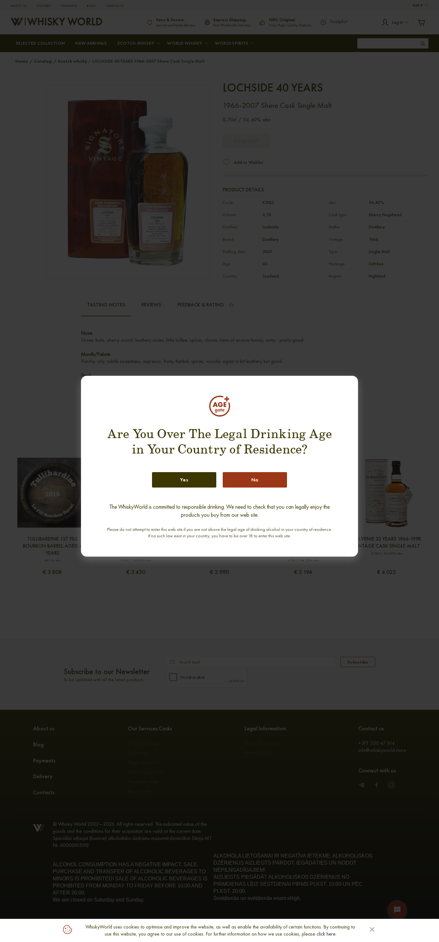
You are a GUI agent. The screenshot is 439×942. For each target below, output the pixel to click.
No (255, 479)
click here (326, 933)
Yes (184, 479)
